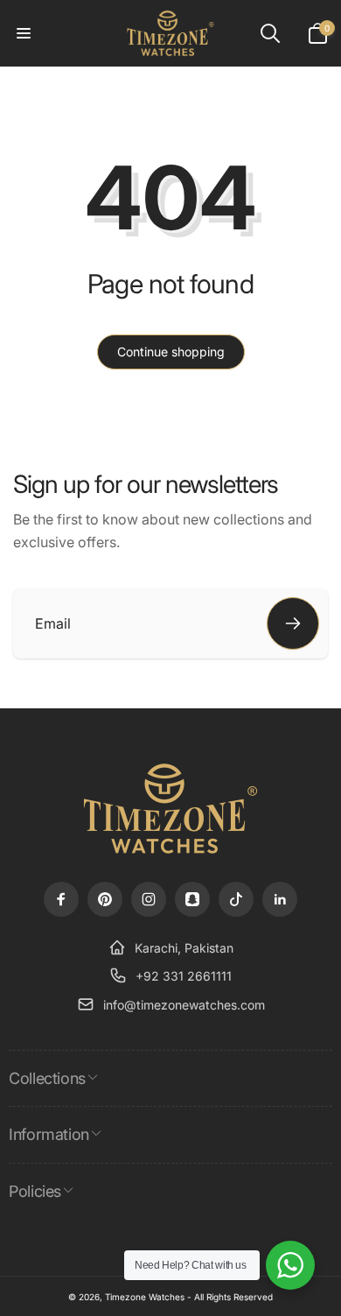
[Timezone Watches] (170, 852)
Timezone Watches (144, 1296)
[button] (23, 33)
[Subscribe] (293, 623)
